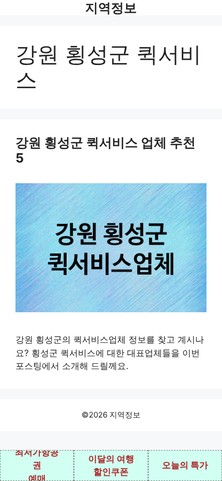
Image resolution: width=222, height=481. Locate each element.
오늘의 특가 (185, 465)
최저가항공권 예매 (37, 465)
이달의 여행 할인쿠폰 (111, 465)
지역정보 (111, 7)
